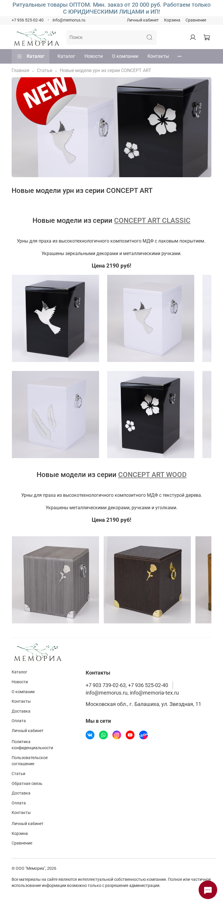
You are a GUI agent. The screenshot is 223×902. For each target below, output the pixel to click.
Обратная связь (27, 783)
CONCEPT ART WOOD (152, 475)
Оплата (19, 720)
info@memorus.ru (69, 20)
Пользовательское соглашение (30, 761)
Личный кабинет (143, 20)
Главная (20, 70)
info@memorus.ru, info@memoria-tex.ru (132, 693)
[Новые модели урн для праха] (55, 318)
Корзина (172, 20)
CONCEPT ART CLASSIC (152, 220)
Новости (93, 56)
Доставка (21, 711)
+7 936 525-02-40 (28, 20)
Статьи (44, 70)
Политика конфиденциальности (32, 745)
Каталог (35, 56)
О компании (125, 56)
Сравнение (196, 20)
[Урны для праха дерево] (55, 579)
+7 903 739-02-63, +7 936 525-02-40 (127, 685)
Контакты (158, 56)
